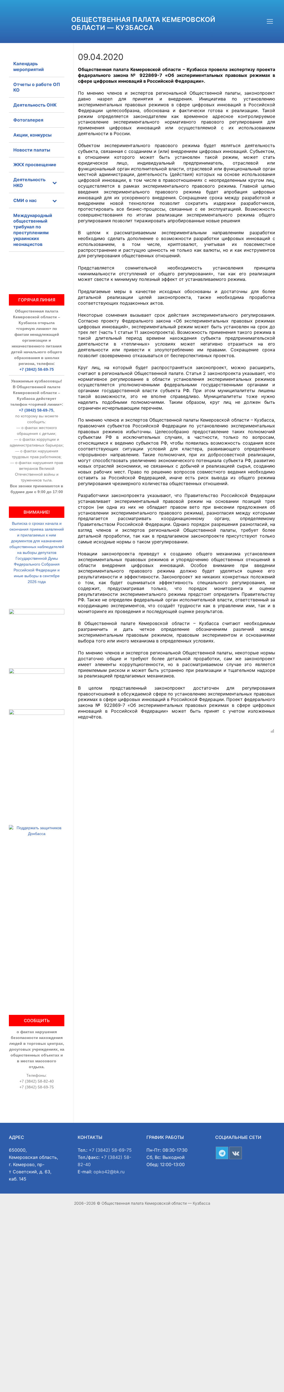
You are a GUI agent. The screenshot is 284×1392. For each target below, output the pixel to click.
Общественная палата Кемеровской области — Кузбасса (143, 24)
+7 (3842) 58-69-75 (36, 369)
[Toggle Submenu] (54, 182)
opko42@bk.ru (109, 1171)
